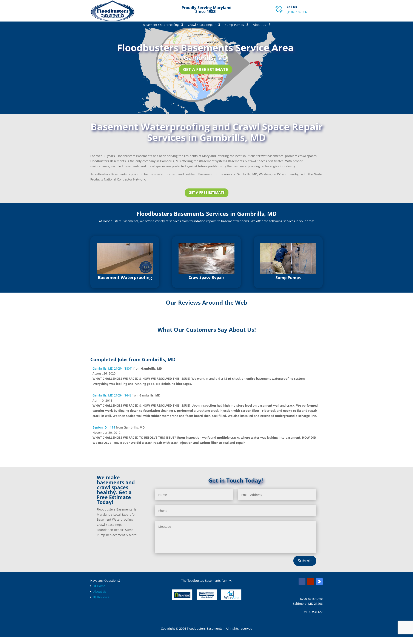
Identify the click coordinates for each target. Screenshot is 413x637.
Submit (305, 561)
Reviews (103, 597)
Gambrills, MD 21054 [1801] (112, 368)
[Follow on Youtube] (310, 581)
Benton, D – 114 (103, 427)
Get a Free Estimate (205, 69)
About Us (259, 25)
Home (101, 586)
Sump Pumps (234, 25)
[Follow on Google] (319, 581)
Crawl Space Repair (202, 25)
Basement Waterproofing (161, 25)
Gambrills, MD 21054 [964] (111, 395)
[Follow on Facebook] (302, 581)
